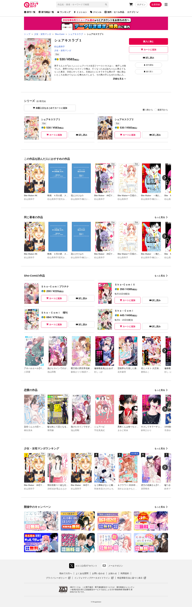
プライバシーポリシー (58, 578)
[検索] (106, 5)
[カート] (131, 4)
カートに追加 (150, 49)
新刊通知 (149, 65)
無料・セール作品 (115, 12)
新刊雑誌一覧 (47, 12)
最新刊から (163, 110)
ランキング (65, 12)
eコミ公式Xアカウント (84, 566)
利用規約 (125, 573)
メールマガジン (115, 566)
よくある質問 (82, 573)
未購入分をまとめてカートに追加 (51, 108)
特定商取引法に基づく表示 (131, 578)
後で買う (149, 72)
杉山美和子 (59, 46)
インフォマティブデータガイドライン (92, 578)
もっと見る (159, 217)
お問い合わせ (98, 573)
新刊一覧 (31, 12)
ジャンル (97, 12)
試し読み (150, 57)
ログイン (141, 4)
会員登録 (156, 4)
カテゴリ (131, 12)
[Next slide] (165, 178)
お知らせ (112, 573)
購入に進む (148, 41)
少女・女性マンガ (62, 50)
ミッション (81, 12)
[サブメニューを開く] (166, 4)
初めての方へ (65, 573)
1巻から (149, 110)
